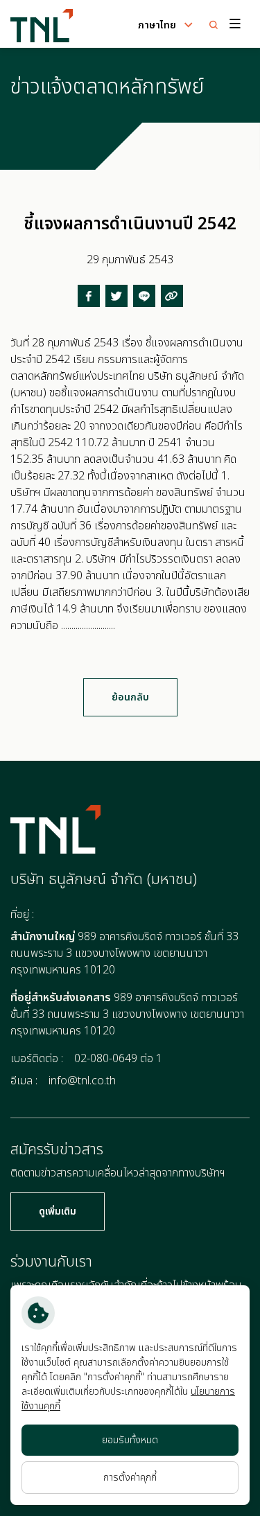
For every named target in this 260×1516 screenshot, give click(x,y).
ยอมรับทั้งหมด (130, 1440)
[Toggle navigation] (234, 24)
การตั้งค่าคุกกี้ (130, 1477)
